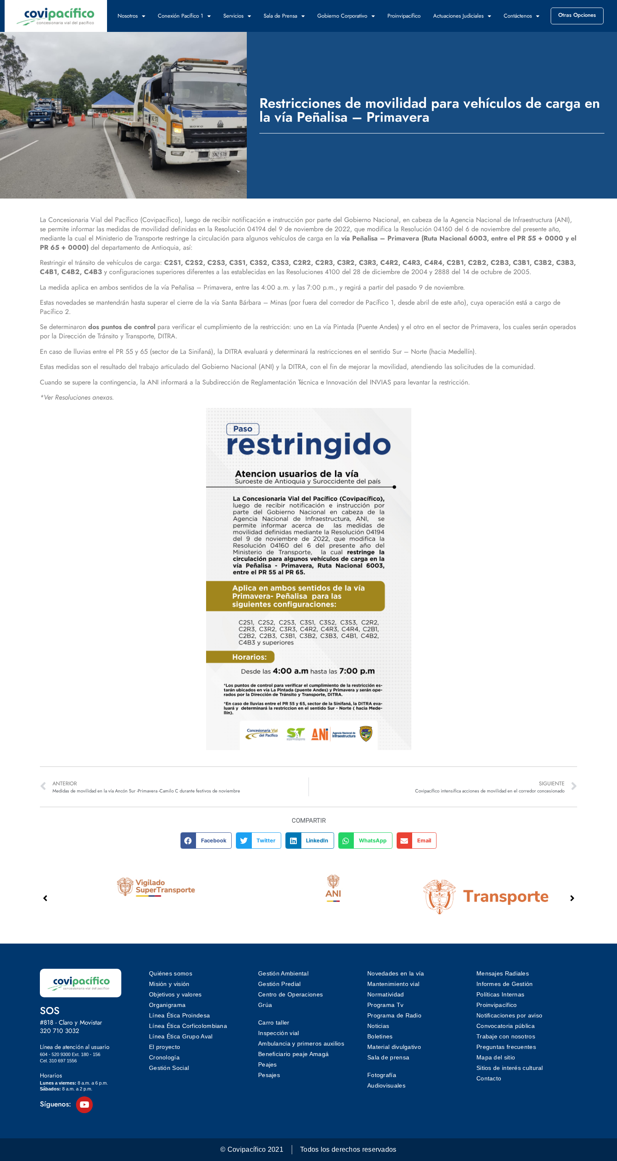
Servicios (233, 16)
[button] (206, 840)
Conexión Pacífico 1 (180, 16)
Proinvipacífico (404, 16)
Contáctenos (518, 16)
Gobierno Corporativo (342, 16)
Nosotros (128, 16)
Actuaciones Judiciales (458, 16)
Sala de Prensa (280, 16)
